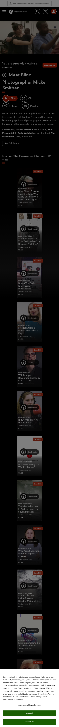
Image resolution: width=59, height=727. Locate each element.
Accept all (29, 721)
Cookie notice (24, 688)
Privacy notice (39, 688)
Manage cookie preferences (29, 705)
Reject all (29, 713)
